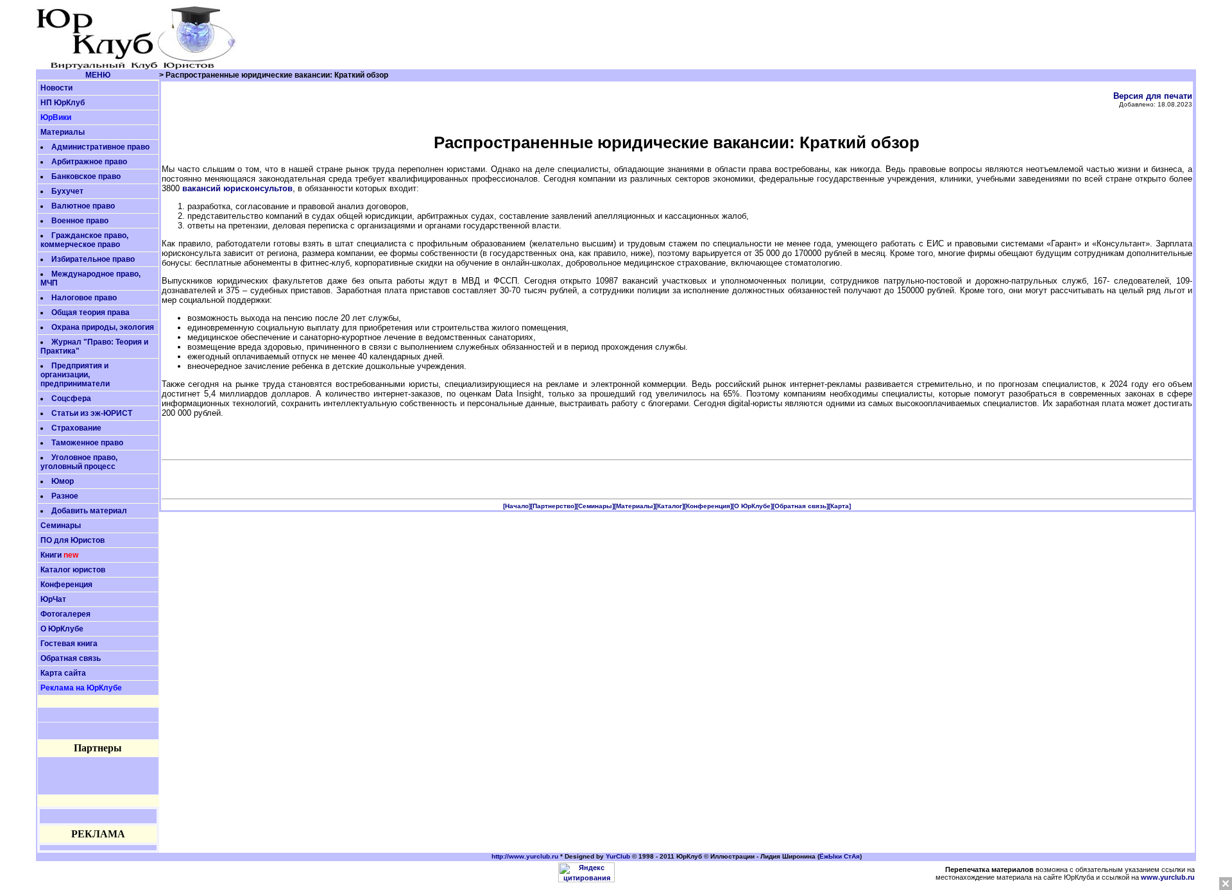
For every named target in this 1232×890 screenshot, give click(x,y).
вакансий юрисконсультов (237, 188)
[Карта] (839, 505)
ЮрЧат (53, 599)
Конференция (66, 584)
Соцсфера (71, 398)
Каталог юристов (72, 569)
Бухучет (67, 191)
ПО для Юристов (72, 540)
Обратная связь (70, 658)
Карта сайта (63, 673)
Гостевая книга (69, 643)
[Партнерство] (553, 505)
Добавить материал (89, 510)
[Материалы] (634, 505)
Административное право (100, 146)
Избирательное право (93, 259)
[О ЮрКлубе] (752, 505)
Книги (51, 555)
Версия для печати (1152, 96)
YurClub (618, 856)
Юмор (62, 481)
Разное (64, 496)
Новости (56, 87)
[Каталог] (669, 505)
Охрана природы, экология (102, 327)
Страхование (76, 428)
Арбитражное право (89, 161)
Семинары (60, 525)
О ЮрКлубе (61, 628)
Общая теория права (90, 312)
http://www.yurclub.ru (525, 856)
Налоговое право (84, 297)
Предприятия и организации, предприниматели (75, 374)
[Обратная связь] (800, 505)
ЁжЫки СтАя (839, 856)
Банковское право (86, 176)
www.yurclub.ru (1168, 877)
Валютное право (83, 205)
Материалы (62, 132)
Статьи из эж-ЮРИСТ (91, 413)
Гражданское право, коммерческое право (84, 240)
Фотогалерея (65, 614)
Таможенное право (87, 442)
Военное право (79, 220)
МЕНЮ (97, 75)
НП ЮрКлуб (62, 102)
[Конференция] (708, 505)
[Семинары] (595, 505)
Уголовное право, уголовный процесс (78, 462)
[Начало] (517, 505)
